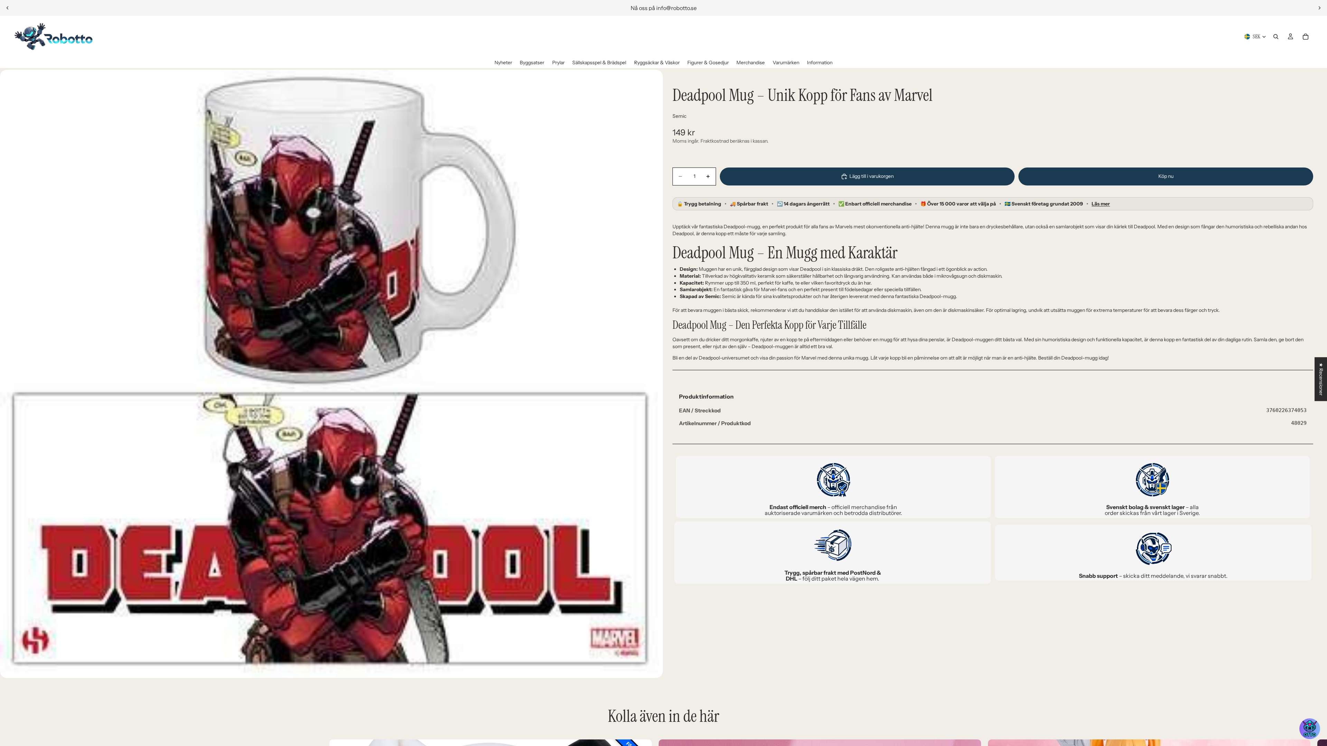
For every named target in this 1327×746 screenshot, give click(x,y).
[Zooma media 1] (331, 374)
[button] (1309, 728)
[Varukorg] (1305, 36)
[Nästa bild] (1319, 8)
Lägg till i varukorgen (871, 176)
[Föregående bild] (7, 8)
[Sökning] (1275, 36)
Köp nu (1166, 176)
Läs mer (1101, 204)
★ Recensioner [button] (1321, 379)
